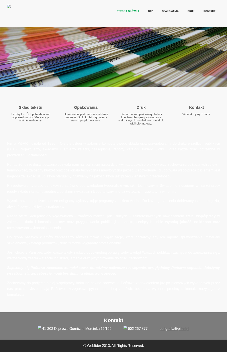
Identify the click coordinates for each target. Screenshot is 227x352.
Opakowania (170, 11)
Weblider (94, 346)
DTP (150, 11)
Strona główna (128, 11)
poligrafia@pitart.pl (174, 329)
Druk (191, 11)
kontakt (209, 11)
